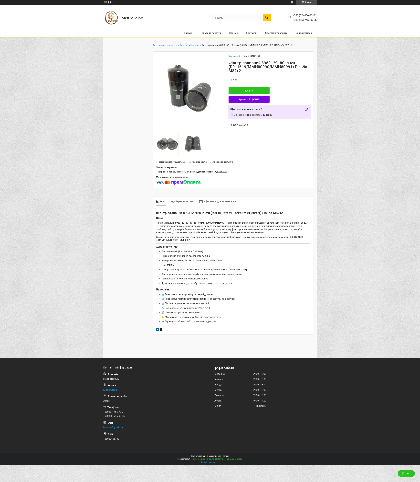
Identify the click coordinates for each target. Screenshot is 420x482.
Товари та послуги (210, 33)
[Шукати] (267, 17)
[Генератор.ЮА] (111, 18)
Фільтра (183, 45)
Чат (409, 473)
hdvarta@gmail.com (113, 427)
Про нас (233, 33)
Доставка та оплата (276, 33)
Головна (187, 33)
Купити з (243, 99)
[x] (161, 330)
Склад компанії (304, 33)
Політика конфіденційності (229, 459)
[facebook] (157, 330)
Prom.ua (226, 456)
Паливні (194, 45)
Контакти (251, 33)
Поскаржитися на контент (204, 459)
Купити (249, 90)
